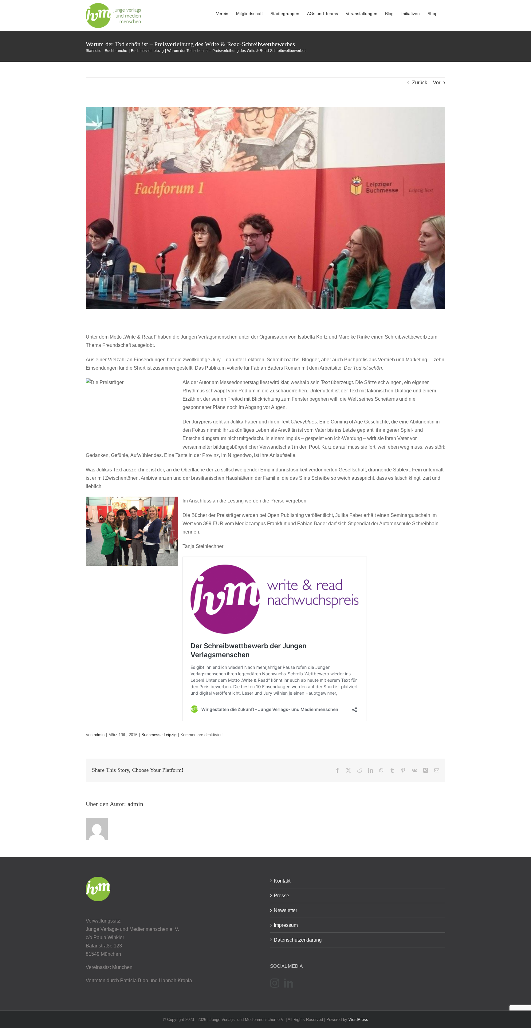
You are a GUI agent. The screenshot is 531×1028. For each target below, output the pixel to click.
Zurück (419, 82)
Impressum (286, 925)
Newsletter (285, 910)
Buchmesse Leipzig (158, 734)
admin (99, 734)
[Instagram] (274, 983)
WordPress (358, 1019)
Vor (436, 82)
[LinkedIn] (288, 983)
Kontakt (282, 880)
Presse (281, 895)
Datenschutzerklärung (298, 940)
